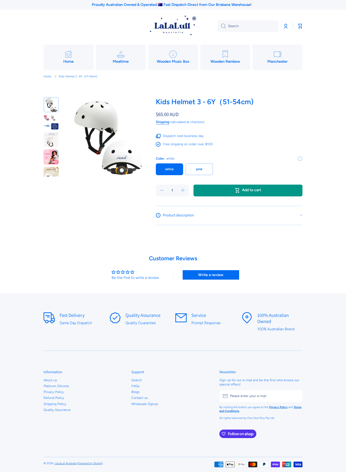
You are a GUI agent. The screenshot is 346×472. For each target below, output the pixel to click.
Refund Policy (54, 398)
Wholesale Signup (144, 404)
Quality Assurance (143, 315)
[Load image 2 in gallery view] (51, 122)
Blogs (135, 392)
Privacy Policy (54, 392)
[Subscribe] (296, 396)
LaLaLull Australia (66, 463)
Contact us (139, 398)
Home (47, 76)
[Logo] (173, 26)
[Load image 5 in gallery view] (51, 174)
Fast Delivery (72, 315)
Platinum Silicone (56, 386)
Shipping (162, 122)
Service (198, 315)
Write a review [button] (210, 275)
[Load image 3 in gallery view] (51, 139)
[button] (300, 26)
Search (136, 380)
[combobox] (248, 26)
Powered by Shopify (90, 463)
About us (50, 380)
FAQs (135, 386)
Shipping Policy (55, 404)
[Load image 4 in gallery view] (51, 157)
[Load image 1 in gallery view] (51, 104)
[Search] (221, 26)
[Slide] (300, 158)
